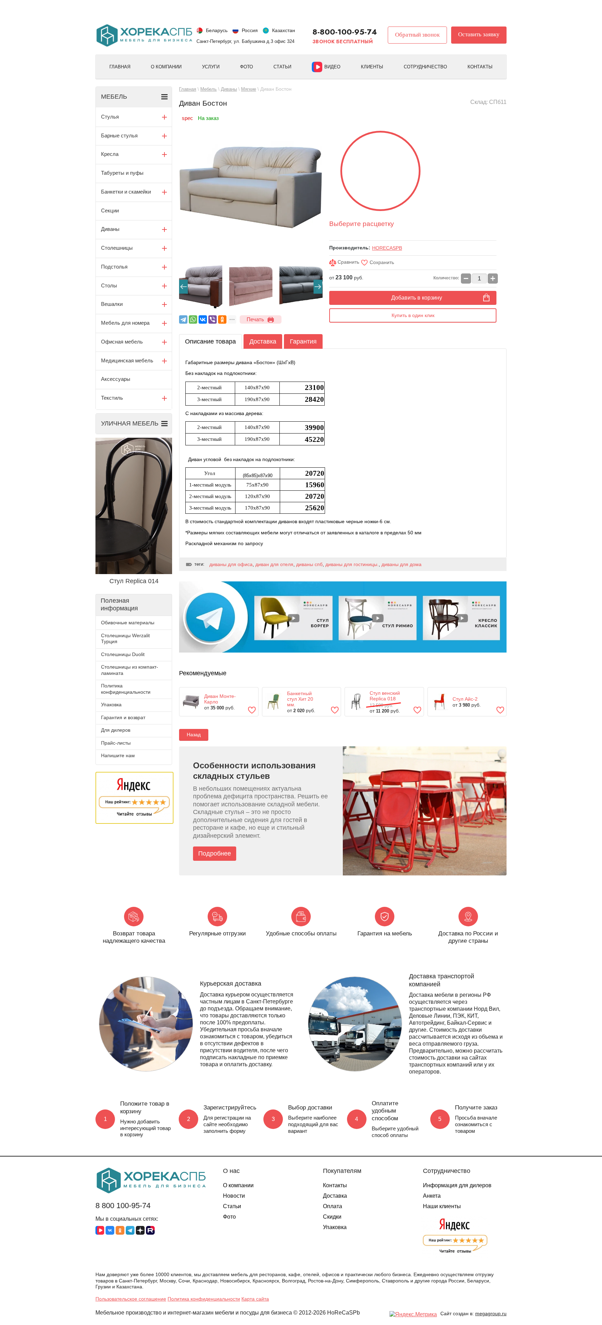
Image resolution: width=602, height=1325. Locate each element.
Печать (255, 319)
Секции (110, 210)
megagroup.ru (491, 1313)
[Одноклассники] (222, 319)
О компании (166, 66)
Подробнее (214, 853)
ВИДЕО (332, 66)
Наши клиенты (442, 1206)
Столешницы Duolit (123, 654)
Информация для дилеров (457, 1185)
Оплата (332, 1206)
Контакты (480, 66)
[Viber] (212, 319)
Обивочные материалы (127, 622)
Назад (194, 734)
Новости (234, 1196)
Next (318, 287)
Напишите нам (118, 755)
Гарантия (303, 341)
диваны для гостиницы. (352, 564)
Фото (246, 66)
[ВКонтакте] (203, 319)
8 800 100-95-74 (122, 1205)
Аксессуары (115, 379)
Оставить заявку (479, 34)
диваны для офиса (231, 564)
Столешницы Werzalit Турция (125, 639)
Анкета (432, 1196)
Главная (119, 66)
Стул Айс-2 (465, 699)
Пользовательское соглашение (130, 1299)
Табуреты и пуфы (122, 173)
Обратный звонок (417, 34)
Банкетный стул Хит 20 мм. (300, 699)
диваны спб (309, 564)
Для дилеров (115, 730)
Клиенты (372, 66)
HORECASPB (387, 248)
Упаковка (111, 704)
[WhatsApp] (193, 319)
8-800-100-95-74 (344, 31)
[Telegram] (183, 319)
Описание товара (210, 341)
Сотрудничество (425, 66)
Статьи (282, 66)
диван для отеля (274, 564)
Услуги (210, 66)
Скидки (332, 1217)
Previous (183, 287)
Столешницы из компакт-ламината (129, 670)
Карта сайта (255, 1299)
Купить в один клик (413, 315)
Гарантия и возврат (123, 717)
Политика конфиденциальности (125, 689)
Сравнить (347, 262)
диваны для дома (401, 564)
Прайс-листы (116, 743)
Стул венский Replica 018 (385, 695)
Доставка (262, 341)
